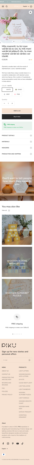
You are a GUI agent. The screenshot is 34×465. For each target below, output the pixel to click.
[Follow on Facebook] (3, 443)
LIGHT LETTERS (24, 371)
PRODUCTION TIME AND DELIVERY (8, 378)
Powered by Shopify (24, 459)
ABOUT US (5, 371)
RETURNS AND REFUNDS (6, 384)
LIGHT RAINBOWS (24, 389)
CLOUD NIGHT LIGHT (25, 383)
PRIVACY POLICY (7, 395)
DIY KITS (21, 379)
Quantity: (4, 99)
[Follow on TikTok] (22, 443)
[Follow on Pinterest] (13, 443)
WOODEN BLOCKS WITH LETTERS (25, 375)
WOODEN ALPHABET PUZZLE (25, 394)
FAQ (3, 388)
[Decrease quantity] (4, 103)
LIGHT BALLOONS (24, 386)
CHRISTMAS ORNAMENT (23, 416)
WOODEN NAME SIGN (24, 407)
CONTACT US (6, 374)
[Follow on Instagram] (8, 443)
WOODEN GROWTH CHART (25, 402)
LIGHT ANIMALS (24, 398)
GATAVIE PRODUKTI (25, 412)
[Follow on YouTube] (17, 443)
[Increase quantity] (12, 103)
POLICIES (5, 391)
